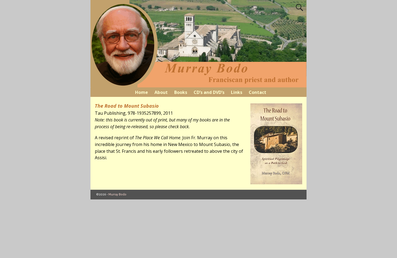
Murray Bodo (117, 194)
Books (180, 92)
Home (141, 92)
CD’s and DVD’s (209, 92)
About (161, 92)
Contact (257, 92)
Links (236, 92)
